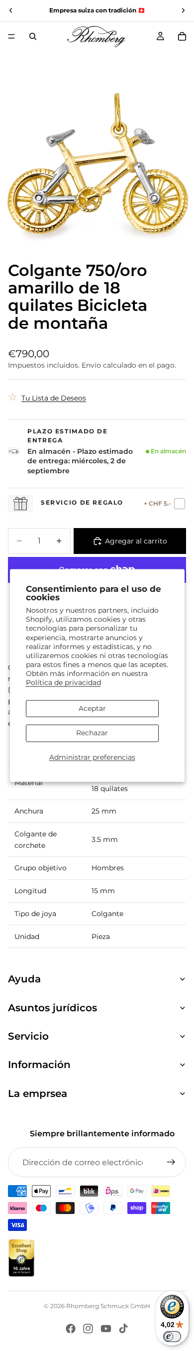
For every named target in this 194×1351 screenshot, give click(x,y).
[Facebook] (71, 1329)
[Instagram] (88, 1329)
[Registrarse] (171, 1162)
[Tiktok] (123, 1329)
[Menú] (11, 36)
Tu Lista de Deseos (53, 398)
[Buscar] (33, 36)
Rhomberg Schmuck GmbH (108, 1306)
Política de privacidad (63, 682)
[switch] (172, 1336)
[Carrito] (182, 36)
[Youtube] (106, 1329)
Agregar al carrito (136, 541)
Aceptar (92, 708)
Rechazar (92, 733)
